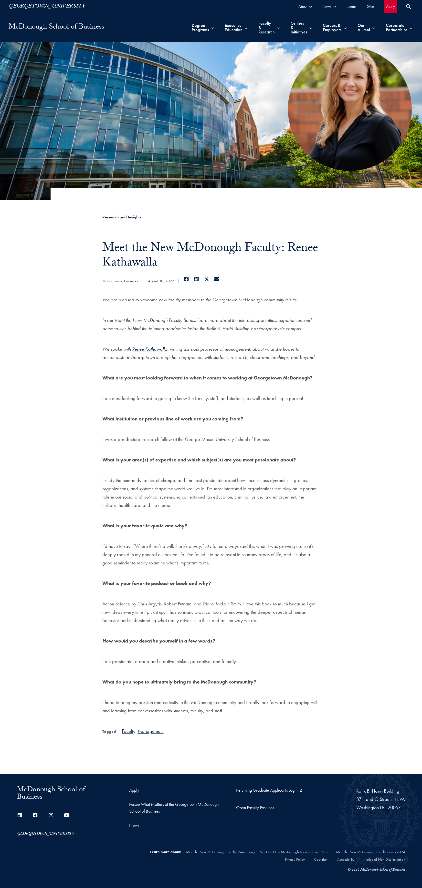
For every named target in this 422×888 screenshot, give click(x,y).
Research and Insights (121, 217)
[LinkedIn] (197, 279)
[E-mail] (217, 279)
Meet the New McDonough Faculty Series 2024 (370, 851)
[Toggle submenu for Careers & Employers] (345, 27)
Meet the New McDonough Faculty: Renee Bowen (295, 851)
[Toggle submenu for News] (334, 6)
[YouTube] (67, 815)
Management (151, 731)
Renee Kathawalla (149, 349)
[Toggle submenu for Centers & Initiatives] (310, 27)
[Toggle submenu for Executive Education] (246, 27)
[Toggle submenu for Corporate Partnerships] (410, 27)
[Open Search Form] (408, 6)
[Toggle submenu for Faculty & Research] (278, 27)
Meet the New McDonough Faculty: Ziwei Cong (220, 851)
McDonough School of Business (56, 27)
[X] (207, 279)
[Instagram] (51, 815)
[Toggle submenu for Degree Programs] (212, 27)
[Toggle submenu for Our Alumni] (373, 27)
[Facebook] (187, 279)
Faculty (128, 731)
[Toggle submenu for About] (310, 6)
